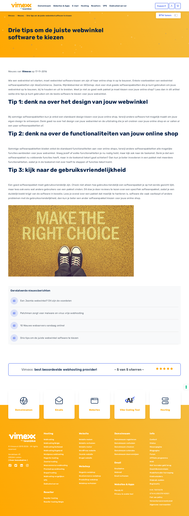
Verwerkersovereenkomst (161, 501)
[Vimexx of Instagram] (28, 465)
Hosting (85, 6)
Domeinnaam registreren (125, 439)
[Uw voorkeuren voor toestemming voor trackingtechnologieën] (186, 387)
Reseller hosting (51, 498)
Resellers (95, 6)
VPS (105, 6)
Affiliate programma (159, 458)
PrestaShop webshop (88, 480)
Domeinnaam (44, 6)
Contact (153, 439)
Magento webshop (87, 472)
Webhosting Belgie (52, 443)
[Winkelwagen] (178, 6)
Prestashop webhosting (54, 469)
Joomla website (86, 454)
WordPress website (87, 451)
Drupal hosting (50, 473)
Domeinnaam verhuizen (124, 443)
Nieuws (21, 16)
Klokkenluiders (156, 476)
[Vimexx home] (20, 5)
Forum (152, 454)
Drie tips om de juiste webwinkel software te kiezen (49, 16)
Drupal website (85, 458)
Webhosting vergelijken (54, 476)
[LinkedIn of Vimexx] (23, 465)
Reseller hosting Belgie (54, 502)
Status (152, 443)
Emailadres (119, 469)
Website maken (85, 439)
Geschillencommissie (159, 469)
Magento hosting (51, 458)
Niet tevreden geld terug (160, 465)
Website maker (85, 447)
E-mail (75, 6)
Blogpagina (154, 451)
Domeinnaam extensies (124, 451)
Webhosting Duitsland (53, 447)
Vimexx (11, 16)
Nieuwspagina (156, 447)
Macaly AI (118, 490)
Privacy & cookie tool (123, 494)
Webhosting (49, 439)
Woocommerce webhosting (55, 465)
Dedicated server (118, 6)
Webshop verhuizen (87, 483)
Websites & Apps (61, 6)
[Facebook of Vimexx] (11, 465)
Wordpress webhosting (54, 454)
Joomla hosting (50, 462)
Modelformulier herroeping (161, 473)
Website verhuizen (87, 443)
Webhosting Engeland (53, 451)
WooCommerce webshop (90, 476)
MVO (152, 462)
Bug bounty (155, 484)
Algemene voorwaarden (160, 505)
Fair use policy (156, 497)
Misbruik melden (157, 480)
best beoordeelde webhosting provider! (65, 370)
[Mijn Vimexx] (172, 6)
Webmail (118, 472)
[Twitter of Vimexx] (17, 465)
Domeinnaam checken (124, 447)
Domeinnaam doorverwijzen (126, 454)
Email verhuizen (121, 476)
